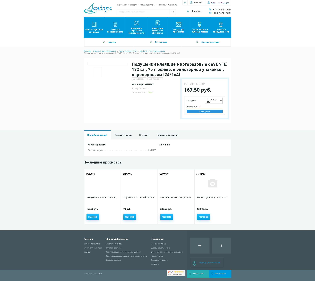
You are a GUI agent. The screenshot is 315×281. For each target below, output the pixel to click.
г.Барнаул (196, 11)
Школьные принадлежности (221, 30)
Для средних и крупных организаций (167, 252)
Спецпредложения (210, 42)
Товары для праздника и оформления (157, 30)
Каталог (88, 239)
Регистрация (223, 2)
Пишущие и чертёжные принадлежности (136, 30)
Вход (213, 2)
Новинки (112, 42)
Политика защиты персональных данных (123, 252)
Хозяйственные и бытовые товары (200, 30)
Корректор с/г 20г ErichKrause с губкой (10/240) (148, 197)
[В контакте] (200, 246)
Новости (133, 5)
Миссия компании (158, 244)
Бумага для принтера (93, 248)
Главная (87, 51)
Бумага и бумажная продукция (94, 30)
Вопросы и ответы (113, 260)
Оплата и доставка (147, 5)
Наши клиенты (157, 256)
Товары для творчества (178, 30)
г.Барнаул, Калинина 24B (209, 262)
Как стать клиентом (114, 244)
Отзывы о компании (159, 260)
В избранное (156, 79)
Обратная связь (220, 273)
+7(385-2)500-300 (222, 9)
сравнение (140, 79)
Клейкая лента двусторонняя (152, 51)
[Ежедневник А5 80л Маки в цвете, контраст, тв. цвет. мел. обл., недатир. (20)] (102, 183)
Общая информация (117, 239)
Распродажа (161, 42)
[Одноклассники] (221, 246)
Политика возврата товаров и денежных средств (126, 256)
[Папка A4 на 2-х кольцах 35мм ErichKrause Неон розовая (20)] (175, 183)
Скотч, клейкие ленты (128, 51)
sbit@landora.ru (222, 12)
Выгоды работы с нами (160, 248)
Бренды (87, 252)
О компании (122, 5)
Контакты (173, 5)
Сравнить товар (198, 273)
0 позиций (198, 2)
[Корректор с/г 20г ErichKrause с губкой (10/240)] (138, 183)
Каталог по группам (92, 244)
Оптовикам (162, 5)
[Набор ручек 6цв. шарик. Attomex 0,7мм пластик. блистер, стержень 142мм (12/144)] (212, 183)
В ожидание (204, 111)
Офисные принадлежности (115, 30)
